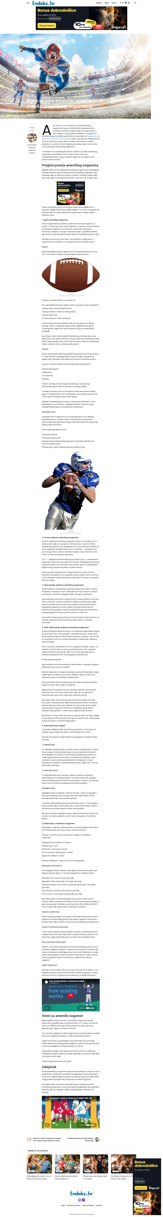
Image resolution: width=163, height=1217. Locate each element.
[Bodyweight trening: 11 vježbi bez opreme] (32, 138)
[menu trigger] (29, 3)
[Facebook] (120, 3)
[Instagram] (122, 3)
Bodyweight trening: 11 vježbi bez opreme (32, 149)
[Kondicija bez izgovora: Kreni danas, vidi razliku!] (123, 1163)
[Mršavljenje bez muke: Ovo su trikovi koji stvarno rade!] (39, 1163)
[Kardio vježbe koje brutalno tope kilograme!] (67, 1163)
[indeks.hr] (43, 3)
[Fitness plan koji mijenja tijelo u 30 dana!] (95, 1163)
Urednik (35, 111)
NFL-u (45, 559)
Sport (30, 95)
